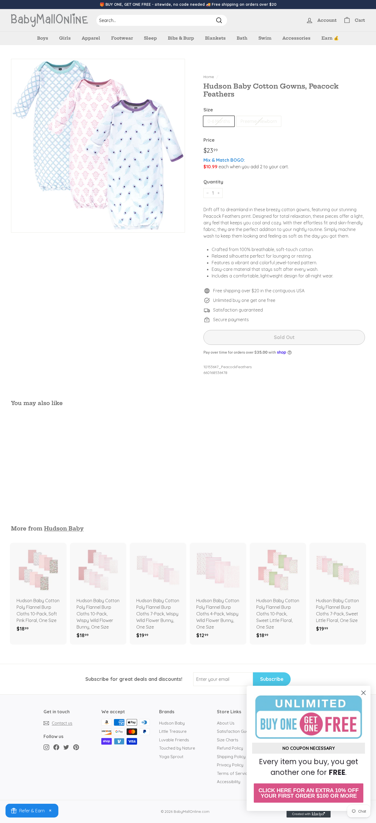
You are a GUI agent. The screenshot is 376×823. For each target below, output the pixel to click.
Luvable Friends (174, 739)
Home (208, 76)
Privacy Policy (230, 764)
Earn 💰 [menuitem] (330, 38)
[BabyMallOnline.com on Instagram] (46, 747)
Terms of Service (233, 773)
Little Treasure (173, 731)
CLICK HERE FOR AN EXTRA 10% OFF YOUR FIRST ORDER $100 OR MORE (308, 793)
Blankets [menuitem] (215, 38)
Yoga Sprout (171, 756)
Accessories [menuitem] (296, 38)
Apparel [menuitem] (91, 38)
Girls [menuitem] (65, 38)
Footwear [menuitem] (122, 38)
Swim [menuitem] (264, 38)
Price (209, 140)
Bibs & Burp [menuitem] (181, 38)
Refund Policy (230, 748)
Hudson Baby (64, 528)
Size (208, 109)
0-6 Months (219, 121)
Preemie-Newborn (259, 121)
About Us (226, 723)
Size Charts (227, 739)
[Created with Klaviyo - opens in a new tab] (309, 814)
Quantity (213, 182)
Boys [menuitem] (42, 38)
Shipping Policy (231, 756)
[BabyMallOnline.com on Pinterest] (76, 747)
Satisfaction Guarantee (239, 731)
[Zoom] (98, 145)
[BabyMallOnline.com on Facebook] (56, 747)
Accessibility (228, 781)
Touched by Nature (177, 748)
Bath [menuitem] (242, 38)
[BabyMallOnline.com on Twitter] (66, 747)
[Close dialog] (363, 693)
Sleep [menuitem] (150, 38)
